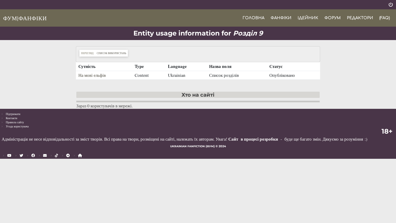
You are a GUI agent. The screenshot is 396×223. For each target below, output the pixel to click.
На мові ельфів (92, 75)
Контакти (11, 118)
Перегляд (87, 53)
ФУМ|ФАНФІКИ (25, 18)
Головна (253, 18)
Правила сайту (15, 122)
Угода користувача (17, 126)
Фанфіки (281, 18)
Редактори (360, 18)
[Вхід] (390, 4)
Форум (332, 18)
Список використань (112, 53)
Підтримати (13, 114)
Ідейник (308, 18)
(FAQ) (384, 18)
